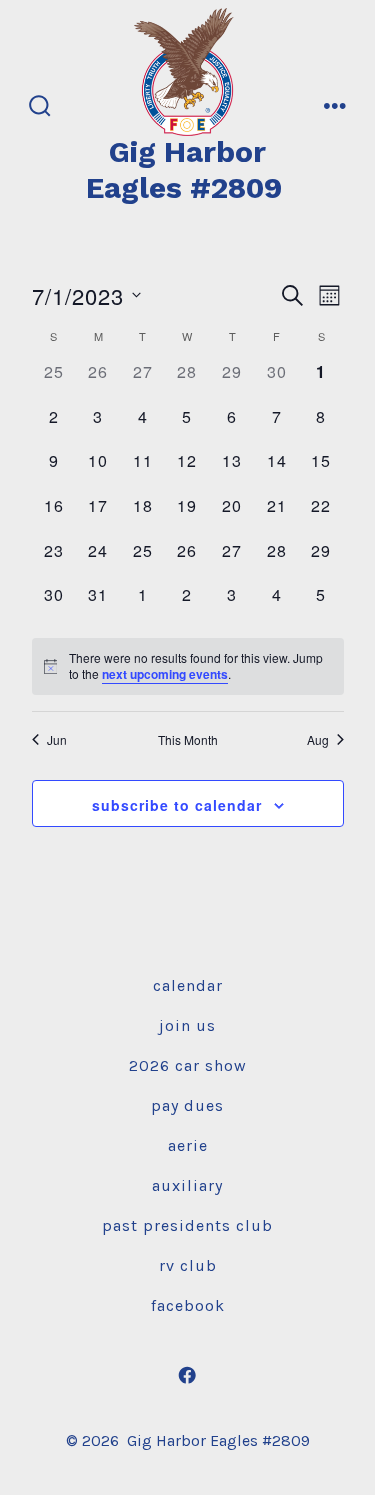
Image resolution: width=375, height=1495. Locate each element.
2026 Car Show (188, 1065)
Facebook (188, 1305)
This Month (188, 740)
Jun (57, 740)
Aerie (188, 1145)
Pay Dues (187, 1105)
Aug (318, 740)
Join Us (187, 1025)
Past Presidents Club (187, 1225)
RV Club (188, 1265)
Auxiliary (187, 1185)
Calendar (188, 985)
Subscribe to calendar (177, 805)
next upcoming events (165, 674)
